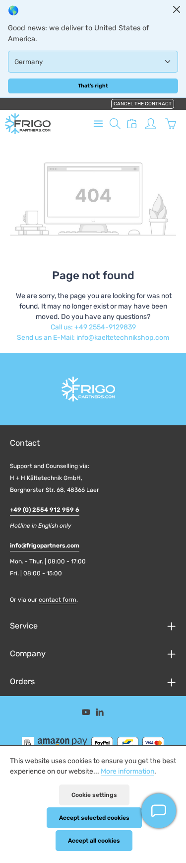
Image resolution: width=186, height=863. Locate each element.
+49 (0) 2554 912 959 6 (44, 509)
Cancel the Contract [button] (143, 104)
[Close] (176, 9)
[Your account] (150, 124)
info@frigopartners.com (44, 545)
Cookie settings (94, 794)
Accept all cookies (94, 840)
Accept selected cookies (94, 817)
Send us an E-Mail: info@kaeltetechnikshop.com (93, 337)
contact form (57, 599)
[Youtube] (87, 713)
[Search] (115, 124)
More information (127, 771)
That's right (93, 85)
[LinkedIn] (100, 713)
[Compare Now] (131, 124)
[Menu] (98, 124)
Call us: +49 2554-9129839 (93, 327)
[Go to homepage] (28, 123)
